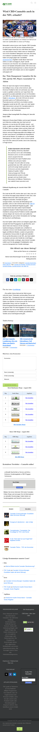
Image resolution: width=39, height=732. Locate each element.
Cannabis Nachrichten (30, 263)
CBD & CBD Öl (6, 264)
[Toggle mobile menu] (35, 3)
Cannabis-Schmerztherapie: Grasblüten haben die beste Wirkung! (22, 514)
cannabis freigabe (7, 266)
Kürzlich (28, 509)
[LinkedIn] (14, 674)
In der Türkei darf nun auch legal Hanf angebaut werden (21, 539)
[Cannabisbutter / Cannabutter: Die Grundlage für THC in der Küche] (6, 530)
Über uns (10, 663)
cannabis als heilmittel (19, 264)
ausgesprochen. (7, 59)
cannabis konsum (16, 266)
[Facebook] (10, 674)
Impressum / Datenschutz (10, 661)
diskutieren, (12, 98)
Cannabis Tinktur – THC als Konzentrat (21, 547)
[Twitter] (6, 674)
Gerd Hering (8, 263)
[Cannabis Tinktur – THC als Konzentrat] (6, 547)
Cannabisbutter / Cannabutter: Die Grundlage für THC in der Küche (20, 531)
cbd (22, 266)
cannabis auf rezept (30, 264)
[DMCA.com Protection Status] (28, 622)
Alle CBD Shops (19, 457)
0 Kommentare (13, 347)
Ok (19, 729)
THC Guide (7, 570)
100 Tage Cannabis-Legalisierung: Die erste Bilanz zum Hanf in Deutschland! (10, 342)
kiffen (25, 266)
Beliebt (11, 509)
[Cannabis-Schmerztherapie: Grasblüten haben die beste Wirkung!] (6, 514)
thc (27, 266)
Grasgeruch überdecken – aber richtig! (21, 522)
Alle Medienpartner (28, 609)
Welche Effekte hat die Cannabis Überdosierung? (20, 566)
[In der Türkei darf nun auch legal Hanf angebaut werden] (6, 539)
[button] (4, 336)
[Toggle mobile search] (32, 3)
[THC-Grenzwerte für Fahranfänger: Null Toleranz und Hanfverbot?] (28, 325)
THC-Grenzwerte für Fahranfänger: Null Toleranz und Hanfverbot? (28, 341)
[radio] (27, 254)
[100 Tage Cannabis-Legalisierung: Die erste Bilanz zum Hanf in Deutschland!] (11, 325)
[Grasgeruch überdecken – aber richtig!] (6, 522)
